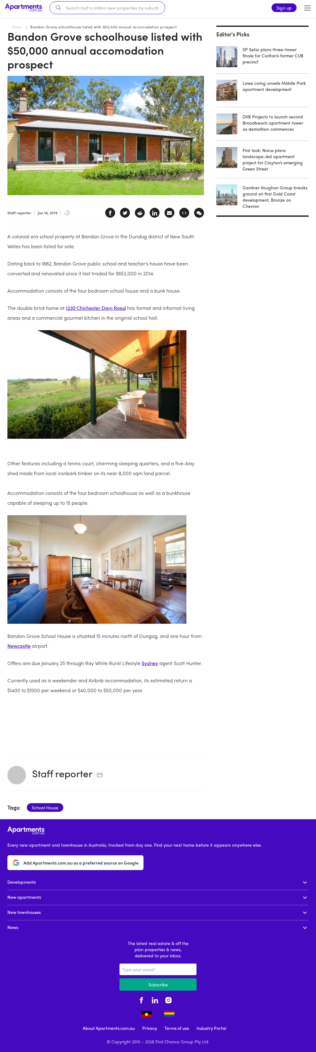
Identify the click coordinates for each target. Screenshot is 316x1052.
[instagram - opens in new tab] (168, 999)
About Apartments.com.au (109, 1028)
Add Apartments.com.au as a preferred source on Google (81, 863)
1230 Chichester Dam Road (96, 307)
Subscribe (158, 984)
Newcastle (19, 645)
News (17, 27)
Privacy (149, 1028)
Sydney (150, 663)
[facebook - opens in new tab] (141, 999)
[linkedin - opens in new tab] (155, 999)
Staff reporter (62, 773)
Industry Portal (211, 1028)
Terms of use (176, 1028)
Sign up (284, 8)
